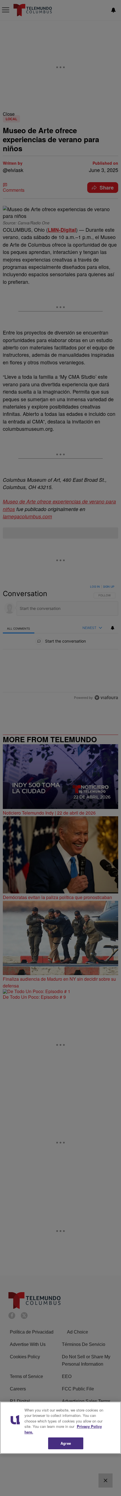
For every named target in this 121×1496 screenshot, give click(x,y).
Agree (65, 1443)
